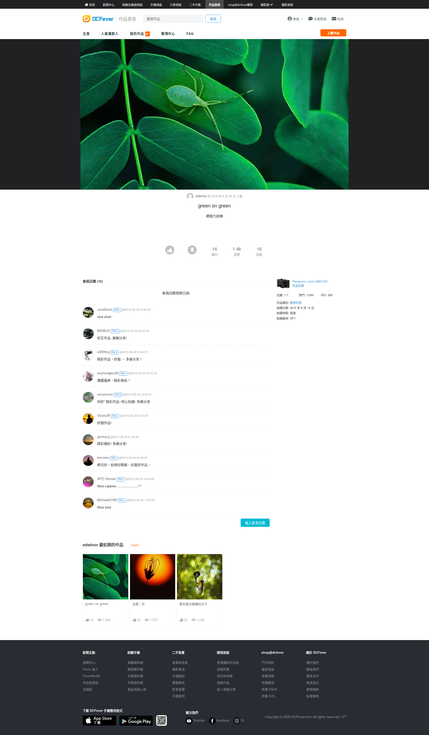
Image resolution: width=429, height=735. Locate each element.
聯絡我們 (312, 669)
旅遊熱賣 (223, 669)
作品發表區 (91, 682)
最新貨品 (268, 669)
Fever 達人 (90, 669)
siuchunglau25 (107, 373)
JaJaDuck (104, 309)
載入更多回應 (255, 522)
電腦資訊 (178, 682)
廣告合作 (312, 676)
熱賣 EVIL (268, 696)
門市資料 (268, 662)
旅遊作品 (223, 682)
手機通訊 (178, 676)
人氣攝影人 (110, 33)
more (135, 544)
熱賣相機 (268, 676)
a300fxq (103, 351)
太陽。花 (138, 604)
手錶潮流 (178, 696)
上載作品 (333, 33)
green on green (97, 604)
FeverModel (91, 676)
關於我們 (312, 662)
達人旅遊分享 (226, 689)
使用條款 (312, 689)
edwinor (201, 195)
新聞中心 (89, 662)
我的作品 (139, 33)
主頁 (86, 33)
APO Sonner (106, 478)
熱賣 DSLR (269, 689)
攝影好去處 (228, 662)
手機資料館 (135, 676)
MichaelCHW (107, 499)
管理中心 (168, 33)
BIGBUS (103, 330)
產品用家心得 (137, 689)
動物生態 (296, 302)
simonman (105, 394)
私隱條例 (312, 696)
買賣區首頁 (180, 662)
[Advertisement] (214, 233)
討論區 (87, 689)
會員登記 (312, 682)
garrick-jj (103, 436)
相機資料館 (135, 662)
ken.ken (103, 457)
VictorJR (103, 415)
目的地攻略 (225, 676)
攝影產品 (178, 669)
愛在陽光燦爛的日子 (193, 604)
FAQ (190, 33)
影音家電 (178, 689)
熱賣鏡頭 (268, 682)
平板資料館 (135, 682)
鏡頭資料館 (135, 669)
